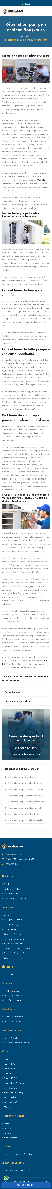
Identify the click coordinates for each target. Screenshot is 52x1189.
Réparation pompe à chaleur (18, 701)
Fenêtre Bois (9, 1068)
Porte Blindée (10, 929)
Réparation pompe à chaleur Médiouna (25, 795)
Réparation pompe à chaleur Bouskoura (26, 783)
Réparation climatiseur (13, 1021)
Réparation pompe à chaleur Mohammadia (27, 801)
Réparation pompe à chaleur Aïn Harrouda (27, 777)
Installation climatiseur (13, 1016)
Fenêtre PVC (9, 1063)
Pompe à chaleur (12, 692)
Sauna (6, 1123)
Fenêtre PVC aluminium (14, 1078)
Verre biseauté (10, 1102)
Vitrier (6, 1059)
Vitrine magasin (10, 1137)
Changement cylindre (13, 924)
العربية (27, 3)
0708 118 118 (43, 179)
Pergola (7, 1133)
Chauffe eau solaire (12, 1000)
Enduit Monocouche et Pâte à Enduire (20, 1170)
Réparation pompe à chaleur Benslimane (26, 814)
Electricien (8, 974)
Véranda (7, 1128)
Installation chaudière (13, 990)
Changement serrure (13, 919)
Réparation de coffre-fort (15, 953)
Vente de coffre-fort (13, 943)
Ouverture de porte (12, 934)
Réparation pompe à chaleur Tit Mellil (25, 808)
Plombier (8, 884)
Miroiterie (8, 1107)
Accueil (25, 36)
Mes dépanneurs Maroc (33, 1181)
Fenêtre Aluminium (12, 1073)
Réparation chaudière (13, 995)
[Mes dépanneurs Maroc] (13, 11)
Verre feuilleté (10, 1097)
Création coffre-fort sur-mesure (18, 948)
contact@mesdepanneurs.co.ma (26, 754)
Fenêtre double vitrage (14, 1092)
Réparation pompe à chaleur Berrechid (25, 820)
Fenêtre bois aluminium (14, 1083)
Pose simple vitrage (13, 1087)
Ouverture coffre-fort (13, 958)
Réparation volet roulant (14, 938)
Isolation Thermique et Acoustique (19, 1154)
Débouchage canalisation (15, 898)
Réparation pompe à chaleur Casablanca (26, 789)
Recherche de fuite (12, 889)
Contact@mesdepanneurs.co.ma (20, 859)
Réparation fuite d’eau (14, 893)
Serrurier (8, 915)
